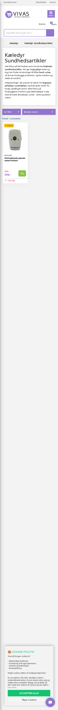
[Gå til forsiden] (5, 43)
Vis (22, 173)
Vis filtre (8, 111)
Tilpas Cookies (29, 699)
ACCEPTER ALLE (29, 693)
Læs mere (12, 687)
